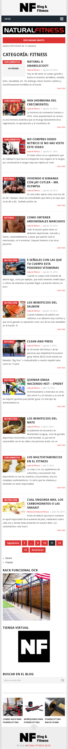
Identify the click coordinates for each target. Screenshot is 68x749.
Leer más (61, 88)
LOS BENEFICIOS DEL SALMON (42, 304)
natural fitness (33, 70)
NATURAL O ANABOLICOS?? (37, 63)
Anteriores (37, 550)
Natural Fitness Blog (37, 745)
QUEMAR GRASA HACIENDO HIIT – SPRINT (45, 381)
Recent (8, 558)
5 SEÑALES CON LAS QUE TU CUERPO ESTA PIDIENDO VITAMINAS (44, 263)
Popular (9, 562)
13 (25, 550)
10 (44, 543)
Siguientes (13, 543)
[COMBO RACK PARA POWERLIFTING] (13, 707)
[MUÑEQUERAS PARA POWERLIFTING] (34, 707)
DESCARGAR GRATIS (33, 40)
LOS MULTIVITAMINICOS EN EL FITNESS (44, 459)
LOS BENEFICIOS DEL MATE (42, 420)
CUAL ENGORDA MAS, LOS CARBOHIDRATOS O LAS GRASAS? (45, 503)
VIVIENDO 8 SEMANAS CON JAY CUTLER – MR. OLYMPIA (43, 182)
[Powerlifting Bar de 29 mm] (55, 707)
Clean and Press (40, 341)
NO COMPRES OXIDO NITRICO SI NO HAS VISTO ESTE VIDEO (45, 143)
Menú (8, 19)
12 (59, 543)
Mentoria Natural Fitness (38, 512)
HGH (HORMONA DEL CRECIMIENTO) (41, 102)
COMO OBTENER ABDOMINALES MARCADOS (46, 219)
